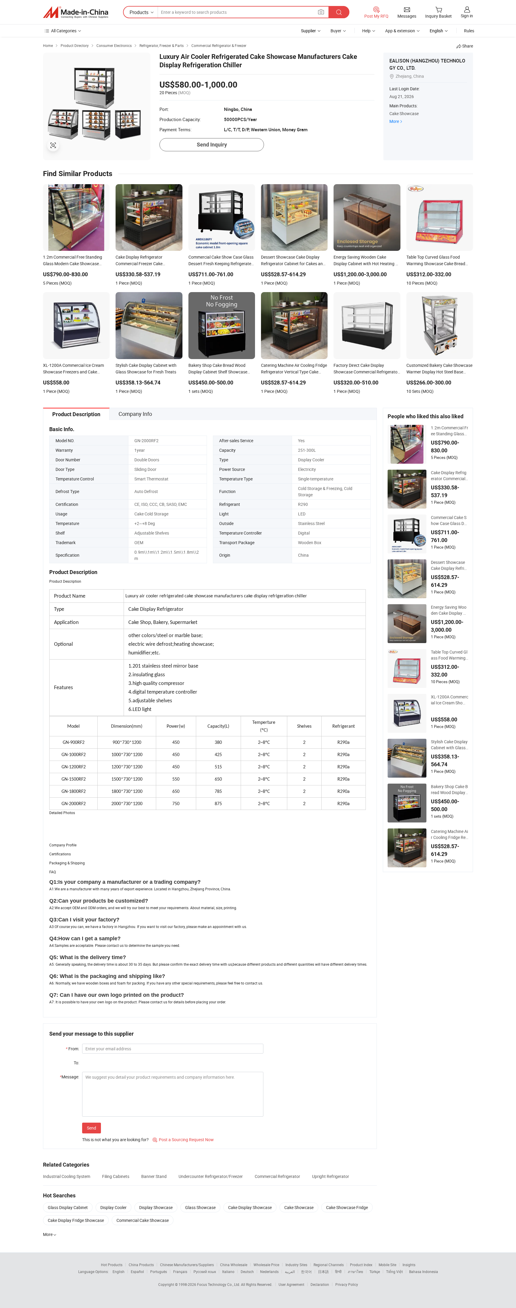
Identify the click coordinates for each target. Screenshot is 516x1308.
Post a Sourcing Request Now (183, 1139)
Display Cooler (113, 1207)
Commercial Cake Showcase (142, 1220)
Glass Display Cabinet (68, 1207)
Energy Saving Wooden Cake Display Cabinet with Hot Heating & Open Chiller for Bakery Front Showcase (449, 610)
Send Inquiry (212, 144)
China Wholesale (233, 1264)
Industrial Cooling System (66, 1176)
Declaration (320, 1284)
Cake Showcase (299, 1207)
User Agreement (291, 1284)
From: (72, 1048)
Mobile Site (387, 1264)
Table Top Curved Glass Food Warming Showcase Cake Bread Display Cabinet (449, 655)
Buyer (336, 30)
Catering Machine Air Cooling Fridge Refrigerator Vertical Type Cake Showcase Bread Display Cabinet (449, 834)
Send (91, 1128)
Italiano (228, 1271)
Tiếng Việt (394, 1271)
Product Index (361, 1264)
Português (158, 1271)
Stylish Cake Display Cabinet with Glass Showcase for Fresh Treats (449, 745)
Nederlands (269, 1271)
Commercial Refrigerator (277, 1176)
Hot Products (111, 1264)
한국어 (306, 1271)
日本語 (323, 1271)
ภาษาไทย (355, 1271)
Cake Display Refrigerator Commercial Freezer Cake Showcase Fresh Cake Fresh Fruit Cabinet (449, 476)
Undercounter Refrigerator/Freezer (211, 1176)
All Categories (63, 30)
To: (76, 1063)
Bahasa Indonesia (423, 1271)
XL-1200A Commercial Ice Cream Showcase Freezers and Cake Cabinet (449, 700)
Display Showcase (156, 1207)
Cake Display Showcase (250, 1207)
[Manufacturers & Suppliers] (75, 12)
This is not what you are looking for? (115, 1139)
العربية (290, 1271)
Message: (69, 1077)
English (119, 1271)
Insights (409, 1264)
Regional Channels (329, 1264)
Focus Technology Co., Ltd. (219, 1284)
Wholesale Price (266, 1264)
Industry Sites (296, 1264)
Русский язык (205, 1271)
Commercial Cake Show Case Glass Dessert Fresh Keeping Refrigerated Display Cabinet (449, 520)
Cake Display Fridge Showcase (76, 1220)
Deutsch (247, 1271)
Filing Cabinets (115, 1176)
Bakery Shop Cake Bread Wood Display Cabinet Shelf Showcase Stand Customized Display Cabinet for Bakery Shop (449, 790)
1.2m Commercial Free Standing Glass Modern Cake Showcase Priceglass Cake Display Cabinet (449, 431)
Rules (469, 30)
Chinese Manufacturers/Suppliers (187, 1264)
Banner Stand (154, 1176)
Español (137, 1271)
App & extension (400, 30)
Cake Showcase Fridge (347, 1207)
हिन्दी (338, 1271)
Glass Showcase (200, 1207)
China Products (141, 1264)
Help (366, 30)
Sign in (467, 16)
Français (180, 1271)
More (394, 121)
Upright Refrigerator (330, 1176)
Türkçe (374, 1271)
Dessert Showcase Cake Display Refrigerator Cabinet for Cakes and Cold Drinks (449, 565)
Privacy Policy (346, 1284)
